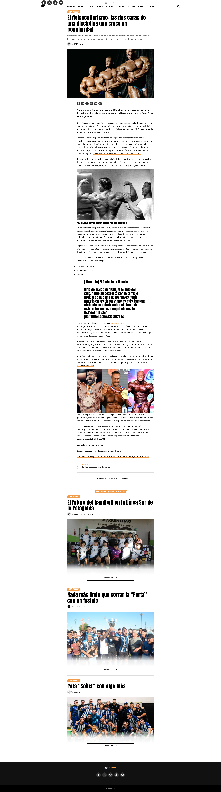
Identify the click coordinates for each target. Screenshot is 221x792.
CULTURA (91, 6)
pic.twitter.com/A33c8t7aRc (104, 316)
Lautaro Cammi (80, 606)
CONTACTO (150, 6)
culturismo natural (85, 365)
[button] (78, 103)
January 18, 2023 (117, 323)
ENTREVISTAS (120, 6)
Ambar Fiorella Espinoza (83, 514)
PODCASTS (131, 6)
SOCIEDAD (81, 6)
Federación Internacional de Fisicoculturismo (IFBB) (117, 153)
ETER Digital (79, 44)
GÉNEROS (100, 6)
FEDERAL (140, 6)
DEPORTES (109, 6)
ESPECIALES (71, 6)
